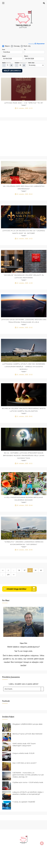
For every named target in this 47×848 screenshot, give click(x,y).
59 (35, 570)
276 (8, 574)
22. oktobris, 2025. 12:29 (24, 283)
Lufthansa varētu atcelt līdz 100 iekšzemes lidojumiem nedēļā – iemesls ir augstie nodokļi (23, 366)
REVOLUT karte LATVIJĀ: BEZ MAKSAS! (27, 734)
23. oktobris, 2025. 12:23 (24, 108)
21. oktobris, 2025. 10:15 (24, 374)
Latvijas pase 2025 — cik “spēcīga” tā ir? (23, 103)
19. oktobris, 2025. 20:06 (24, 550)
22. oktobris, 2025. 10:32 (24, 327)
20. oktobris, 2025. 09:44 (24, 505)
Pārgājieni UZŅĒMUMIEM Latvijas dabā (27, 724)
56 (19, 570)
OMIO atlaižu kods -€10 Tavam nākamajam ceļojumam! (24, 745)
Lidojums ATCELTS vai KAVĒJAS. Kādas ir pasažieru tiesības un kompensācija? (28, 793)
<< (2, 570)
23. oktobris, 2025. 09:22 (24, 194)
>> (13, 574)
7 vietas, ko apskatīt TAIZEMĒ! (23, 802)
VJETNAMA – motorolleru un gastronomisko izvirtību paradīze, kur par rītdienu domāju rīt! (28, 775)
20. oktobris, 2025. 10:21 (24, 463)
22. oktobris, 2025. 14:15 (24, 238)
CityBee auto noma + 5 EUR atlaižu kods (27, 782)
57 (24, 570)
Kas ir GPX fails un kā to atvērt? (24, 763)
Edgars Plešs (23, 643)
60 (41, 570)
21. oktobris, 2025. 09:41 (24, 416)
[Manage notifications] (42, 843)
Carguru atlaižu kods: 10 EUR (23, 753)
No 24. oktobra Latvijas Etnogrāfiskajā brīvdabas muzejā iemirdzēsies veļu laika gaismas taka (23, 455)
